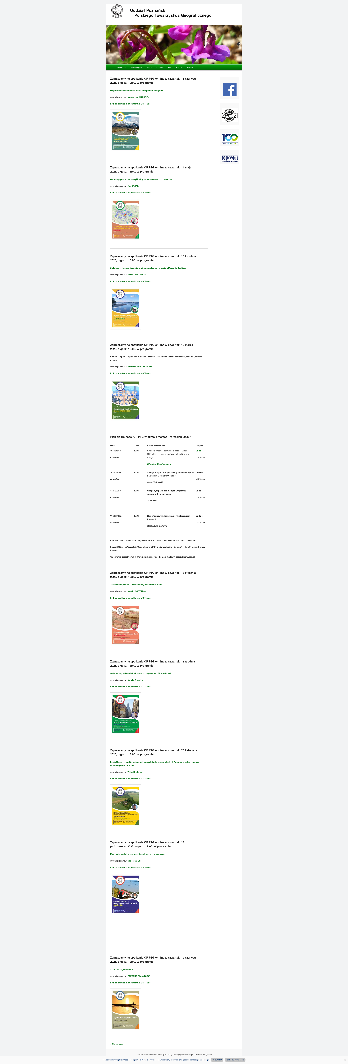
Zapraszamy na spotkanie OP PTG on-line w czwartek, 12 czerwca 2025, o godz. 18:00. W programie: (153, 959)
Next (239, 44)
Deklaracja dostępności (203, 1054)
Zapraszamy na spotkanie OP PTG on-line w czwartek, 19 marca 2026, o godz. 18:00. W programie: (151, 347)
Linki (170, 67)
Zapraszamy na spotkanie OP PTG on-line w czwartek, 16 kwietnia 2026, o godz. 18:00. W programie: (153, 258)
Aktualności (121, 67)
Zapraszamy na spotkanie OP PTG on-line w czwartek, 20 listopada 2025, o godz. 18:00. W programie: (153, 752)
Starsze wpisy (116, 1044)
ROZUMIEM (217, 1060)
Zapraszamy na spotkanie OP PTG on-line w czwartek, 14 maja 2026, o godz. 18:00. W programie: (150, 169)
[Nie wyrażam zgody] (344, 1060)
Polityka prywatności (235, 1060)
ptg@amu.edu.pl (186, 1054)
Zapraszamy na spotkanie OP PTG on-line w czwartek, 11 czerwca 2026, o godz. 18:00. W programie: (153, 80)
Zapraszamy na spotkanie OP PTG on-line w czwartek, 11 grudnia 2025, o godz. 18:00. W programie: (152, 663)
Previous (109, 44)
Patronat (190, 67)
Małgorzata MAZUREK (138, 97)
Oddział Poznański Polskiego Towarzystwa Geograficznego (171, 12)
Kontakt (179, 67)
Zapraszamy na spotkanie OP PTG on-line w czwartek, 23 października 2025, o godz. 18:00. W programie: (147, 844)
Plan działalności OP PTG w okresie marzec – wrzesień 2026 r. (150, 437)
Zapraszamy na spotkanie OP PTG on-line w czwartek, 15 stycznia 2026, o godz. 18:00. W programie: (153, 575)
